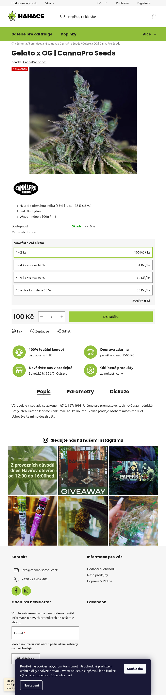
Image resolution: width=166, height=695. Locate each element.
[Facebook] (16, 591)
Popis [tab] (44, 391)
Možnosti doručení (25, 232)
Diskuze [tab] (119, 391)
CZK (100, 3)
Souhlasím (135, 668)
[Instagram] (26, 591)
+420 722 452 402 (35, 579)
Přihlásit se (25, 658)
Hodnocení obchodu (24, 3)
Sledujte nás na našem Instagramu (87, 440)
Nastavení (31, 685)
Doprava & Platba (99, 581)
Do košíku (110, 316)
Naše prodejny (97, 575)
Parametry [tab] (80, 391)
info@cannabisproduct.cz (40, 570)
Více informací (61, 675)
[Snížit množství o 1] (41, 317)
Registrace (144, 3)
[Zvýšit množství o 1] (62, 317)
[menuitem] (31, 34)
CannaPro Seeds (35, 62)
